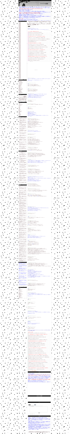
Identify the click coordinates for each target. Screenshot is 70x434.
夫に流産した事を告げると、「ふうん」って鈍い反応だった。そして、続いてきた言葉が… (22, 186)
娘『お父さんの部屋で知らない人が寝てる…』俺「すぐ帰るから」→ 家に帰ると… (22, 183)
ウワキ (21, 95)
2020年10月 (20, 56)
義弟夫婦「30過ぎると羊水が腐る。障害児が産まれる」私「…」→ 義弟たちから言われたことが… (23, 278)
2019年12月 (20, 61)
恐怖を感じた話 (20, 88)
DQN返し (19, 103)
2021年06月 (20, 52)
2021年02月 (20, 54)
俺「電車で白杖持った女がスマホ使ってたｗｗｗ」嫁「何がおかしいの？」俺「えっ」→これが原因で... (36, 366)
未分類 (19, 112)
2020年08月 (20, 57)
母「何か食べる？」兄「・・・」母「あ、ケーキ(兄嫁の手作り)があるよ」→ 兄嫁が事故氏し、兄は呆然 (36, 37)
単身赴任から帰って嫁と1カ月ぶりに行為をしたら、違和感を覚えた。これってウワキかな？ (35, 335)
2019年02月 (20, 66)
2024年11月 (20, 32)
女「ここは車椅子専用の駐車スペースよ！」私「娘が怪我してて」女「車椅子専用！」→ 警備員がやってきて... (38, 334)
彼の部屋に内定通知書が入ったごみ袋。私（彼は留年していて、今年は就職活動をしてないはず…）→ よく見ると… (22, 203)
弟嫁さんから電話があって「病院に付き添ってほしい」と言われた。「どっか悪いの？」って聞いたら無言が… (22, 154)
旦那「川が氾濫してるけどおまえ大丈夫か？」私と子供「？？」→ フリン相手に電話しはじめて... (36, 49)
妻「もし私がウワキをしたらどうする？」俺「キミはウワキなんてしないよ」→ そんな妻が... (35, 33)
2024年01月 (20, 37)
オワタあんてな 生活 (20, 297)
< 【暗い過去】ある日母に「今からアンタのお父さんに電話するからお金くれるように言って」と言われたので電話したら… (33, 21)
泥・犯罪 (19, 91)
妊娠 (22, 97)
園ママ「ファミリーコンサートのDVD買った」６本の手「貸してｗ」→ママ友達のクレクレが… (22, 142)
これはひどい (20, 82)
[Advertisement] (34, 65)
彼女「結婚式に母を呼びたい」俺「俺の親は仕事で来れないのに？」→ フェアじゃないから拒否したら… (23, 280)
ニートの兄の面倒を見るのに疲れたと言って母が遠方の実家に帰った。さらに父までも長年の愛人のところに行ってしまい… (22, 249)
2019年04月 (20, 65)
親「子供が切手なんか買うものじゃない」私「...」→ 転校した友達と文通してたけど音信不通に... (36, 36)
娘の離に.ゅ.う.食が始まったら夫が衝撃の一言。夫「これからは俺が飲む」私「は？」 (35, 342)
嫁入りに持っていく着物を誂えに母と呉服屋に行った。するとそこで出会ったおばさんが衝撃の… (22, 252)
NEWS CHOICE (20, 295)
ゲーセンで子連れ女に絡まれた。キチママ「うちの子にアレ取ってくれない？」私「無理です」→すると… (22, 247)
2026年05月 (20, 23)
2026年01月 (20, 25)
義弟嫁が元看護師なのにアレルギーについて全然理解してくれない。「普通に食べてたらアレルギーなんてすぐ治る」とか (22, 219)
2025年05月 (20, 29)
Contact (21, 0)
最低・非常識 (20, 89)
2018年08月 (20, 69)
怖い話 (19, 110)
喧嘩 (21, 97)
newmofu (19, 288)
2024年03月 (20, 36)
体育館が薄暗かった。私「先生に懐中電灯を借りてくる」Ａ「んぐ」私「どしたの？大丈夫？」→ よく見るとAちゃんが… (22, 223)
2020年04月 (20, 59)
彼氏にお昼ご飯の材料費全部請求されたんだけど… (32, 41)
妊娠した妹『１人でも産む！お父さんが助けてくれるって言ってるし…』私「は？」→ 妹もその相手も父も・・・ (22, 147)
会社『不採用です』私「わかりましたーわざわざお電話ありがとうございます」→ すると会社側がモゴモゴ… (22, 152)
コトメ (23, 95)
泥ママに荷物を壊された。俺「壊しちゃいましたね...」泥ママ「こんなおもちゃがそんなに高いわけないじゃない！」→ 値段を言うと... (39, 398)
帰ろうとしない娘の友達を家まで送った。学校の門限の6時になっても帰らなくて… (22, 149)
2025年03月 (20, 30)
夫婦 (19, 86)
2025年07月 (20, 28)
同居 (19, 97)
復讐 (19, 87)
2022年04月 (20, 47)
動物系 (19, 108)
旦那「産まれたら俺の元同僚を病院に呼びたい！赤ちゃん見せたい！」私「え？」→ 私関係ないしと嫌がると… (22, 125)
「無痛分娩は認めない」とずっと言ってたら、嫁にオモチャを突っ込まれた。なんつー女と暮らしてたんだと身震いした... (38, 362)
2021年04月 (20, 53)
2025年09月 (20, 27)
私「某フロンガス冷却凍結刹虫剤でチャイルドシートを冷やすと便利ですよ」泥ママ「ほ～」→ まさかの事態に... (37, 45)
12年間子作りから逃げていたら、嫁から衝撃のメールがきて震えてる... (34, 60)
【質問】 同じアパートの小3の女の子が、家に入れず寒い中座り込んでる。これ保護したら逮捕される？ (36, 343)
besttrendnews (20, 293)
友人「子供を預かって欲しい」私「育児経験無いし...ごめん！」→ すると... (34, 346)
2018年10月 (20, 68)
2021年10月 (20, 50)
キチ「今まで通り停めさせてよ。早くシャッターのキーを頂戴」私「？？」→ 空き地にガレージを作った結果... (37, 52)
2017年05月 (20, 76)
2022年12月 (20, 43)
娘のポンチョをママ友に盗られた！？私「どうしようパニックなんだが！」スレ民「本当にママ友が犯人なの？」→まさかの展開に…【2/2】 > (44, 22)
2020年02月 (20, 60)
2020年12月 (20, 55)
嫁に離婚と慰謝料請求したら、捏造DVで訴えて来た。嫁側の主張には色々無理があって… (22, 173)
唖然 (20, 97)
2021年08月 (20, 51)
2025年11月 (20, 26)
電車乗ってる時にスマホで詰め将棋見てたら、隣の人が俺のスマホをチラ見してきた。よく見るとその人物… (22, 165)
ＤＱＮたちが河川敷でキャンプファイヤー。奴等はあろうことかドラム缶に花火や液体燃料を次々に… (22, 258)
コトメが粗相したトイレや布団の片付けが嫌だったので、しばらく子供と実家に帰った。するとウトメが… (22, 118)
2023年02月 (20, 42)
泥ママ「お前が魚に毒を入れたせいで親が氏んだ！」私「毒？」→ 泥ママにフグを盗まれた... (35, 399)
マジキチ (21, 96)
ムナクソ (19, 84)
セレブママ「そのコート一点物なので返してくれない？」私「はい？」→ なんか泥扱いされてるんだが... (37, 347)
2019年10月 (20, 62)
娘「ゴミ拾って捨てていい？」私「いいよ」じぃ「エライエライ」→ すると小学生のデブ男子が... (36, 44)
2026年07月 (20, 22)
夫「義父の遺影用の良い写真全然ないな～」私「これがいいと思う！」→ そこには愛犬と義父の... (36, 53)
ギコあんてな (20, 294)
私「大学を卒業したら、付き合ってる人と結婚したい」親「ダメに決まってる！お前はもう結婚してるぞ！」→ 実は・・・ (22, 232)
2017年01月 (20, 78)
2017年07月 (20, 75)
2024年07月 (20, 34)
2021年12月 (20, 49)
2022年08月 (20, 45)
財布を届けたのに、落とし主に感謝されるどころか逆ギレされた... (33, 338)
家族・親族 (20, 109)
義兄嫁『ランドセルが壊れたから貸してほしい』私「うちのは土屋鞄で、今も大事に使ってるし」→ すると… (22, 175)
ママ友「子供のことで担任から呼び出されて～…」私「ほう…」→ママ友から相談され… (22, 239)
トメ (26, 95)
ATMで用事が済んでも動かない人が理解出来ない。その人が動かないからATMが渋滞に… (22, 241)
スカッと (25, 95)
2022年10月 (20, 44)
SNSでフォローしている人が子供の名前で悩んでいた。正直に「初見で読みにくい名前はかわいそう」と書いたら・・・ (22, 245)
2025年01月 (20, 31)
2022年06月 (20, 46)
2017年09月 (20, 74)
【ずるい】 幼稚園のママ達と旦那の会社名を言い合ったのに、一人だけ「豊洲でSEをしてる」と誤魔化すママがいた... (37, 339)
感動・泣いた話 (20, 111)
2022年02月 (20, 48)
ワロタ (22, 96)
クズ (22, 95)
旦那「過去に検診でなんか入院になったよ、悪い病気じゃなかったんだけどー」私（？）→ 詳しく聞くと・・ (22, 137)
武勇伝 (19, 90)
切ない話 (19, 85)
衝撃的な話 (20, 115)
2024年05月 (20, 35)
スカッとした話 (20, 105)
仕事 (23, 96)
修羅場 (25, 96)
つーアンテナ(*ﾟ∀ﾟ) (20, 289)
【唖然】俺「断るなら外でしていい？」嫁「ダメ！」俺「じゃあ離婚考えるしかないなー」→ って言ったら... (37, 354)
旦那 (25, 98)
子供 (25, 97)
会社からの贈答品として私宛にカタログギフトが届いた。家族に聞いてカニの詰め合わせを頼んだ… (22, 158)
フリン (19, 96)
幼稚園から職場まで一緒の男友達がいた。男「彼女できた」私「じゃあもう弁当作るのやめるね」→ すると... (37, 56)
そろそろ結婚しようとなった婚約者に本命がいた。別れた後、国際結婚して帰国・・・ (22, 163)
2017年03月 (20, 77)
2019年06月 (20, 64)
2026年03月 (20, 24)
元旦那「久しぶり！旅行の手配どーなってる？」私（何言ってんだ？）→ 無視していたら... (35, 48)
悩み (23, 98)
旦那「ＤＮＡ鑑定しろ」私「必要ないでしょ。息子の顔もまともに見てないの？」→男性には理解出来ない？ (22, 221)
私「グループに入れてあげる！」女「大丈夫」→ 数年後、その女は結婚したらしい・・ (22, 227)
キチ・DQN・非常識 (20, 104)
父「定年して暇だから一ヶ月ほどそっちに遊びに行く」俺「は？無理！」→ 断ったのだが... (35, 350)
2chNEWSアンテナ (20, 296)
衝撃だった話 (20, 92)
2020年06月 (20, 58)
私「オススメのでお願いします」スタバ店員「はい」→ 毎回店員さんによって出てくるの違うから (22, 128)
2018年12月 (20, 67)
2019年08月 (20, 63)
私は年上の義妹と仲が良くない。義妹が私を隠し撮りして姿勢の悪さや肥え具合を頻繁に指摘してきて (22, 228)
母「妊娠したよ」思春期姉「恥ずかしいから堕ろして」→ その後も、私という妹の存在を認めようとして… (22, 120)
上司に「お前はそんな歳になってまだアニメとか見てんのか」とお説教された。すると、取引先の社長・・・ (22, 254)
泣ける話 (19, 113)
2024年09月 (20, 33)
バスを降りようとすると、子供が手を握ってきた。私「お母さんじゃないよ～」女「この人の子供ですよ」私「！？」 (22, 207)
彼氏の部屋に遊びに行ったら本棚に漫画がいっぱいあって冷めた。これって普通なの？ (35, 358)
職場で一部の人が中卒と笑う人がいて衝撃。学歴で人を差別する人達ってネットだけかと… (22, 237)
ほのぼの (19, 83)
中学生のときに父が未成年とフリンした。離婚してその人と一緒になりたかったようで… (22, 135)
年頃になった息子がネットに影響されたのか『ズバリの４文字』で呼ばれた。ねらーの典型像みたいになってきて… (22, 234)
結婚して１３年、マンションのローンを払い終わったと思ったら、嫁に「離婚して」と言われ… (22, 217)
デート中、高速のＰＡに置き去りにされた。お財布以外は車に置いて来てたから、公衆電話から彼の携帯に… (22, 161)
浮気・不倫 (20, 114)
